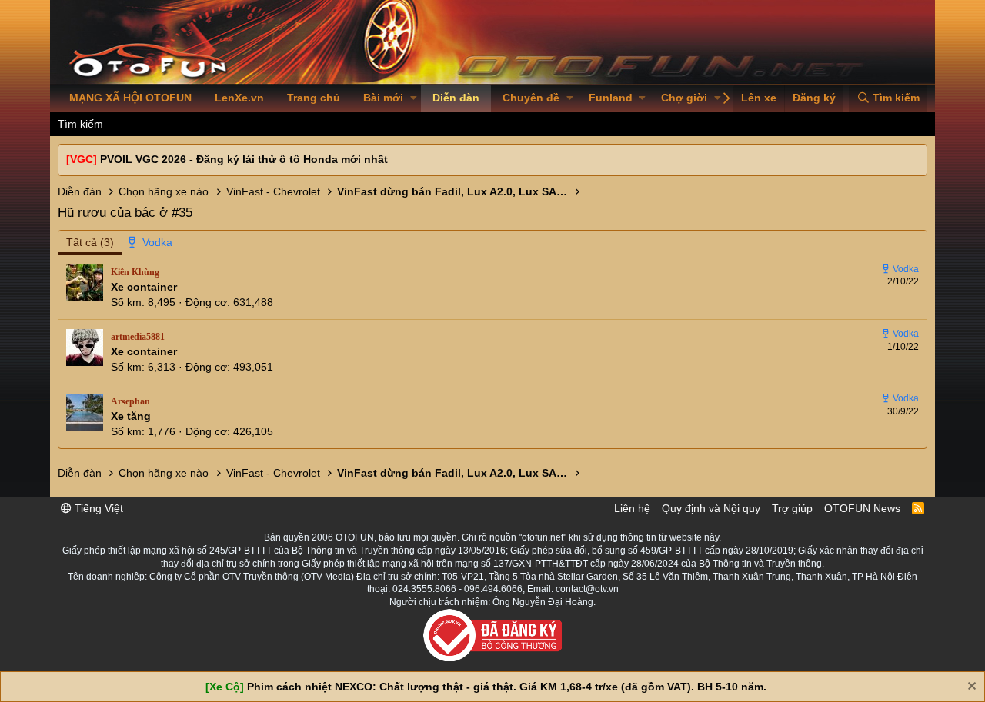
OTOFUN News (862, 508)
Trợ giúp (792, 508)
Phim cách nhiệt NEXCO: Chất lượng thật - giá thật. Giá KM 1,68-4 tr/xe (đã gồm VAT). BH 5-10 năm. (506, 686)
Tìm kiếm (80, 124)
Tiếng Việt (97, 508)
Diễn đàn (455, 97)
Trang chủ (313, 97)
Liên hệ (632, 508)
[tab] (151, 243)
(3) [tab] (90, 242)
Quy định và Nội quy (711, 508)
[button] (413, 98)
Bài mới (383, 97)
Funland (611, 97)
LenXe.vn (239, 97)
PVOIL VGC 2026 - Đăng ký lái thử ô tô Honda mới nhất (244, 159)
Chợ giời (684, 97)
